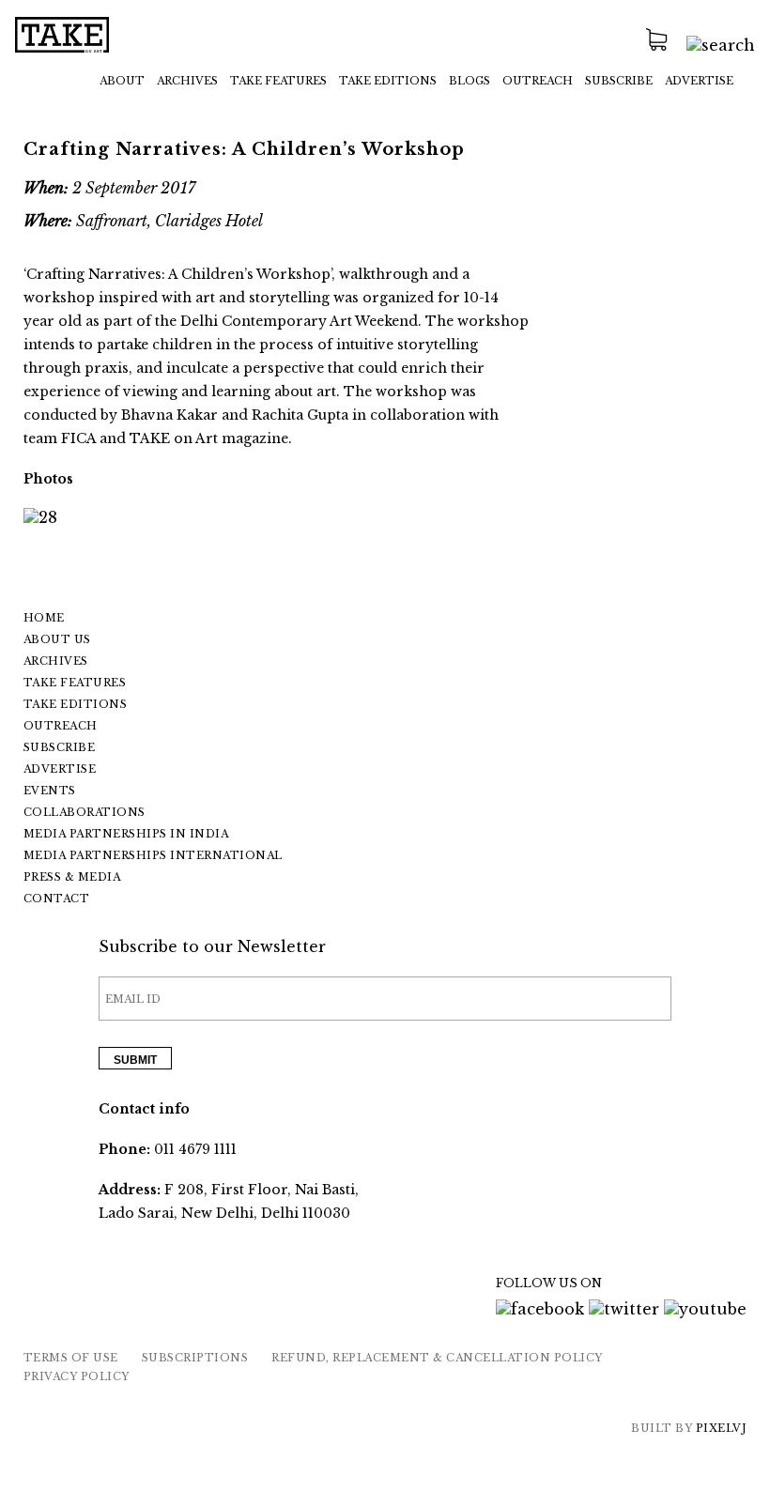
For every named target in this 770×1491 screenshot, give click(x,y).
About (122, 80)
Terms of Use (70, 1357)
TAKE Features (278, 80)
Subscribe (619, 80)
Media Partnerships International (153, 855)
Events (49, 790)
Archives (187, 80)
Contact (56, 898)
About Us (57, 639)
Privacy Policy (76, 1376)
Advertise (699, 80)
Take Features (75, 682)
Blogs (469, 80)
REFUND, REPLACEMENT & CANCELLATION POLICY (437, 1357)
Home (44, 617)
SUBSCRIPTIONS (195, 1357)
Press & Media (72, 877)
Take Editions (388, 80)
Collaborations (84, 812)
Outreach (537, 80)
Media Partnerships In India (126, 833)
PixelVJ (721, 1428)
